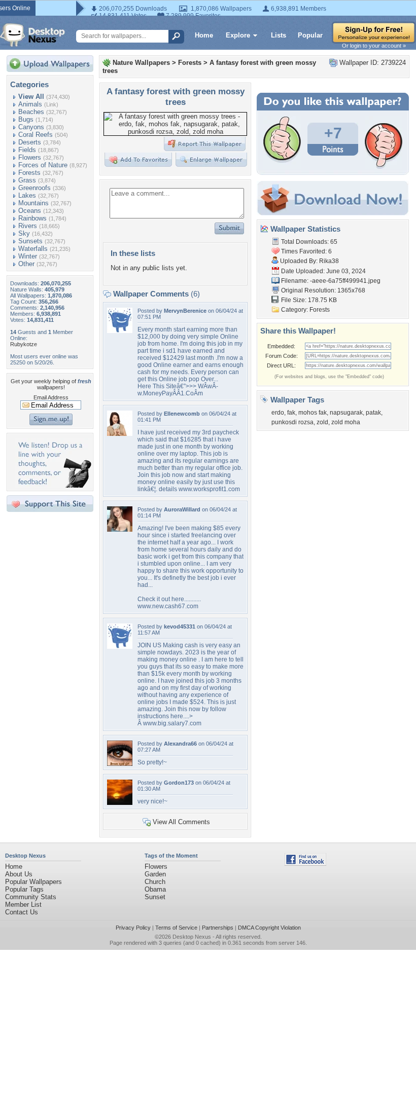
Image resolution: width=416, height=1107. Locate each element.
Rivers (27, 226)
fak (291, 412)
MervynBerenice (185, 311)
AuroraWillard (182, 509)
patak (373, 412)
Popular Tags (24, 889)
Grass (27, 180)
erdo (277, 412)
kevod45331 (179, 626)
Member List (23, 904)
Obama (155, 889)
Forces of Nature (42, 165)
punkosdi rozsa (292, 422)
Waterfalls (33, 248)
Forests (29, 172)
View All (31, 96)
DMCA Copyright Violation (269, 928)
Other (26, 264)
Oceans (29, 210)
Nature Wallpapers (141, 62)
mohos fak (312, 412)
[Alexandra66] (119, 763)
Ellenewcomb (182, 414)
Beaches (31, 112)
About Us (18, 874)
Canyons (31, 127)
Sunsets (30, 241)
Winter (27, 256)
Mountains (33, 203)
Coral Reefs (35, 134)
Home (204, 35)
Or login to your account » (374, 46)
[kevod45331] (119, 646)
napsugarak (346, 412)
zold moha (345, 422)
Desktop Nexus (191, 937)
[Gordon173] (119, 802)
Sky (24, 233)
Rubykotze (23, 344)
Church (155, 881)
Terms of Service (176, 928)
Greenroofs (34, 188)
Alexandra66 (180, 744)
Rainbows (32, 218)
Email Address (50, 397)
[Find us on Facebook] (305, 863)
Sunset (155, 897)
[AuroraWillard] (119, 529)
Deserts (29, 142)
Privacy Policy (133, 928)
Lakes (27, 195)
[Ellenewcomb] (119, 433)
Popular (310, 35)
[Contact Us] (53, 485)
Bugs (25, 119)
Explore (238, 35)
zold (322, 422)
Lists (278, 35)
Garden (155, 874)
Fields (27, 150)
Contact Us (21, 912)
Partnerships (217, 928)
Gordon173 (179, 783)
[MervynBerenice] (119, 331)
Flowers (29, 157)
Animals (30, 104)
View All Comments (181, 822)
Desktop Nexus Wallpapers (32, 35)
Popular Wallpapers (33, 881)
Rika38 (329, 261)
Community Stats (30, 897)
